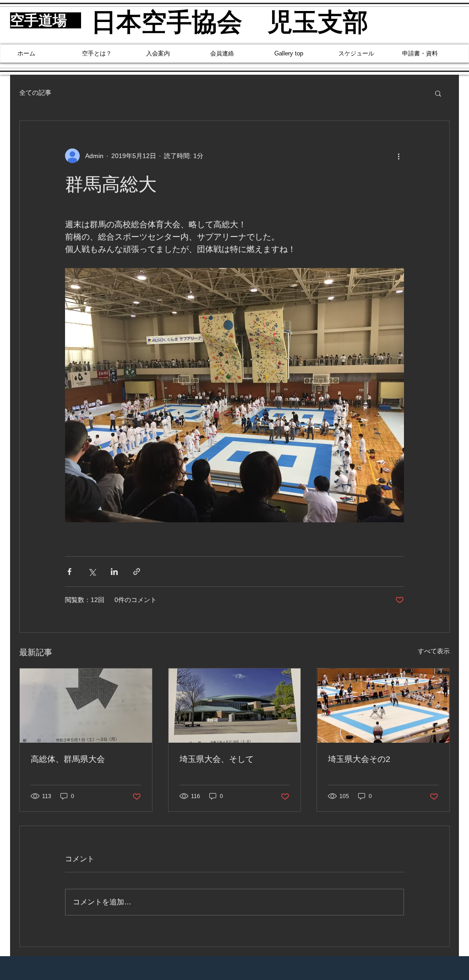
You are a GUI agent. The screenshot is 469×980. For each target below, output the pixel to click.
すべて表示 (434, 651)
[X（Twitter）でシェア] (91, 571)
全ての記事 (35, 92)
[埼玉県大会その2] (383, 705)
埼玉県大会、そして (217, 759)
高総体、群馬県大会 (68, 759)
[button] (438, 93)
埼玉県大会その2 (359, 759)
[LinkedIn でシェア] (114, 571)
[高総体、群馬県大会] (86, 705)
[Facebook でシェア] (69, 571)
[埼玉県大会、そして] (235, 705)
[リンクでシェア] (136, 571)
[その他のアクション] (398, 155)
